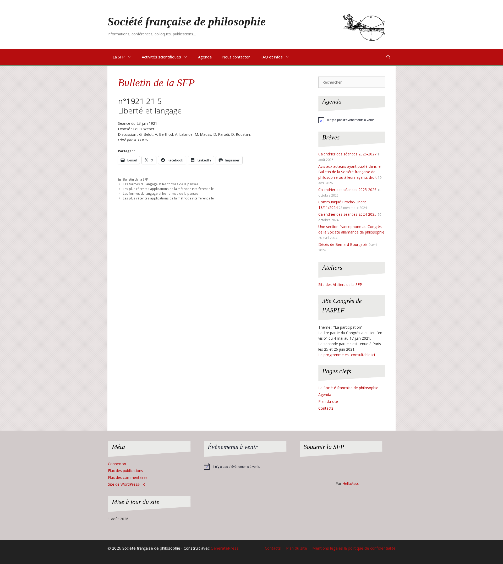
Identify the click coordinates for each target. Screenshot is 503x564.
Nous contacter (236, 56)
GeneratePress (225, 548)
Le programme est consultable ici (346, 354)
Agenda (205, 56)
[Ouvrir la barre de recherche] (388, 57)
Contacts (325, 408)
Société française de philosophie (186, 21)
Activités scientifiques (161, 56)
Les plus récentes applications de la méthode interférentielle (168, 189)
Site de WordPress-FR (126, 484)
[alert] (351, 120)
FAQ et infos (271, 56)
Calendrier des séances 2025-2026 (347, 189)
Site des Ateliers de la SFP (340, 284)
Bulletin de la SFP (156, 83)
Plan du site (328, 401)
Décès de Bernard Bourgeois (343, 244)
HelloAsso (350, 483)
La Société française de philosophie (348, 387)
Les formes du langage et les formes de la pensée (161, 184)
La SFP (119, 56)
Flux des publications (125, 470)
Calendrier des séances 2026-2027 (347, 153)
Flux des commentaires (127, 477)
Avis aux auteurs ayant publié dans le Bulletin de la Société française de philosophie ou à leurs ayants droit (349, 172)
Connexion (117, 463)
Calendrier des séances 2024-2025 (347, 214)
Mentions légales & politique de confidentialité (354, 548)
